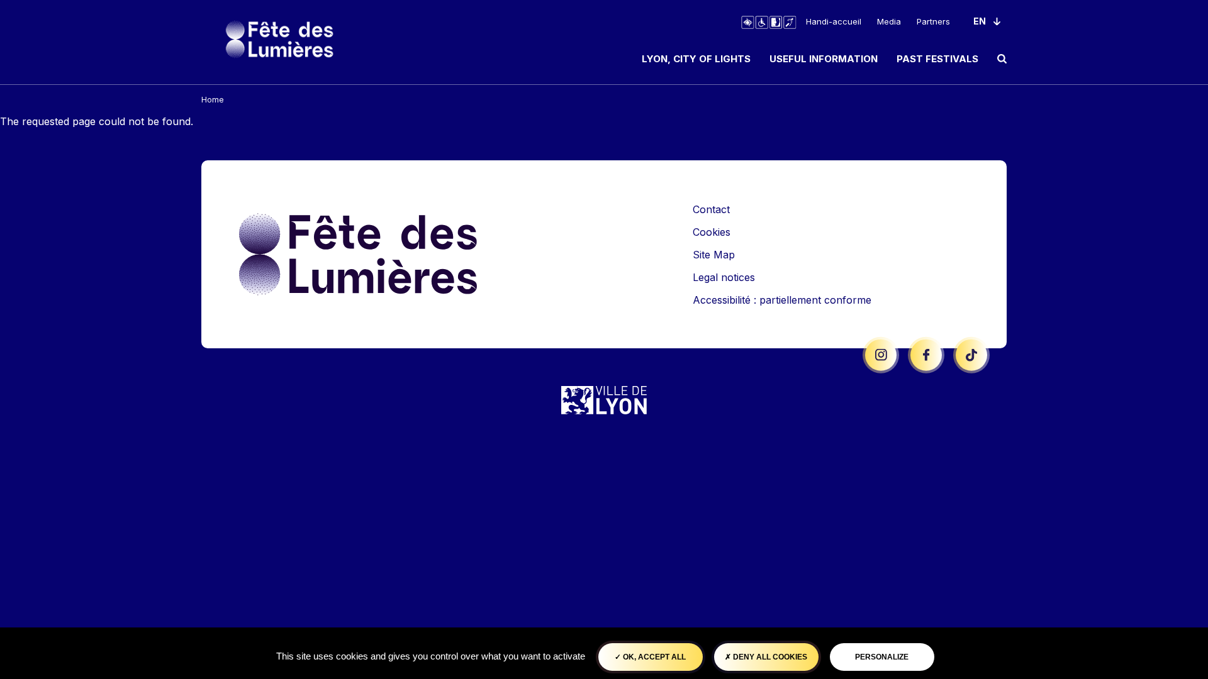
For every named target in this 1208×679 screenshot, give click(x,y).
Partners (933, 21)
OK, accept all (653, 657)
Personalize (882, 657)
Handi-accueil (833, 21)
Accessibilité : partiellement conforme (782, 300)
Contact (711, 209)
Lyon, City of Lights (696, 59)
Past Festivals (937, 59)
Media (889, 21)
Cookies (711, 232)
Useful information (823, 59)
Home (212, 99)
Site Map (714, 254)
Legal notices (724, 277)
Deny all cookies (769, 657)
